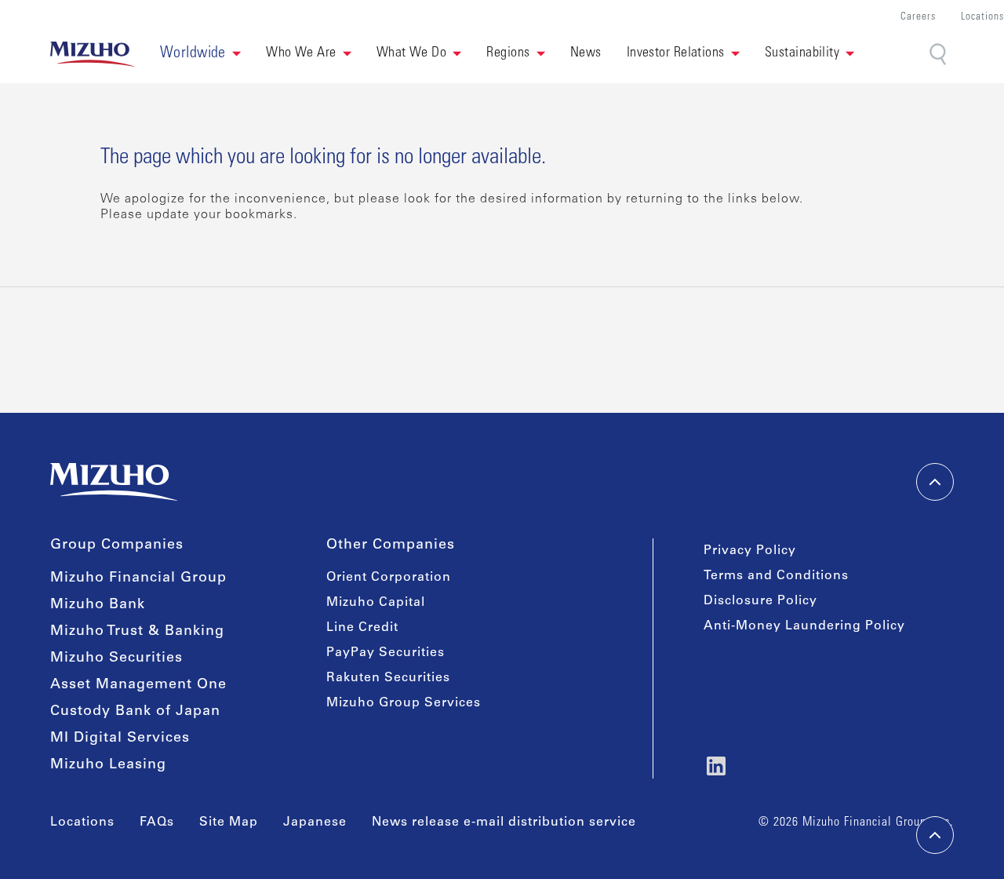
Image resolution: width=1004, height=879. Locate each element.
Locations (982, 18)
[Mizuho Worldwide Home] (92, 54)
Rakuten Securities (388, 678)
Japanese (315, 822)
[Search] (939, 54)
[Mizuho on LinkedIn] (716, 766)
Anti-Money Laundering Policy (804, 626)
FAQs (157, 822)
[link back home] (113, 482)
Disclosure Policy (760, 601)
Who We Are (301, 53)
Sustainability (802, 53)
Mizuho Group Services (403, 703)
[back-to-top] (935, 835)
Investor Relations (676, 53)
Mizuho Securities (116, 658)
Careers (918, 18)
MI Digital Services (120, 738)
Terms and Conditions (776, 576)
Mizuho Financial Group (138, 578)
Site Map (228, 822)
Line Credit (362, 628)
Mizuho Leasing (108, 765)
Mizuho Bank (97, 605)
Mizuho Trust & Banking (137, 632)
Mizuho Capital (375, 602)
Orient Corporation (388, 577)
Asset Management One (138, 685)
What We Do (411, 53)
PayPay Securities (385, 653)
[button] (200, 54)
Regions (507, 53)
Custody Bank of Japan (135, 712)
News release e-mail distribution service (504, 822)
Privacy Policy (750, 551)
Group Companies (117, 545)
